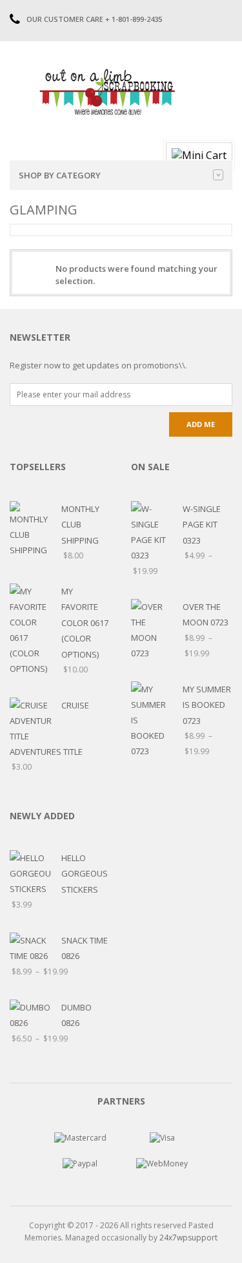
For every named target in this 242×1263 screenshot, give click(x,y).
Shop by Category (60, 175)
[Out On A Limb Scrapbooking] (106, 91)
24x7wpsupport (188, 1237)
